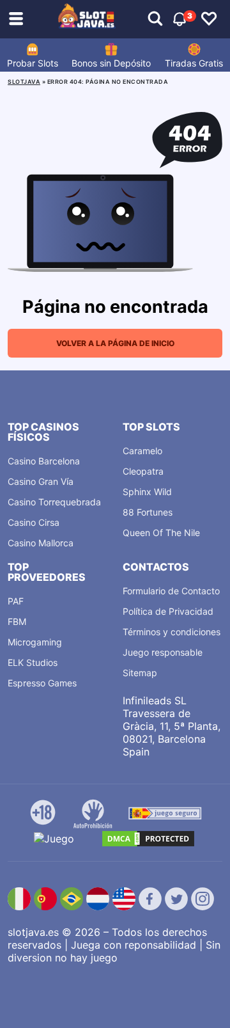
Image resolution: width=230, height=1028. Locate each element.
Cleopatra (143, 471)
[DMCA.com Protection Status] (148, 838)
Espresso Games (42, 682)
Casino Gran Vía (40, 481)
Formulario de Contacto (171, 590)
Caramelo (142, 450)
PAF (16, 601)
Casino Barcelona (44, 460)
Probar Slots (32, 63)
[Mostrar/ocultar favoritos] (209, 19)
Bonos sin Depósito (111, 63)
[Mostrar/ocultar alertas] (155, 19)
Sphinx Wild (147, 491)
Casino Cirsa (33, 522)
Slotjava (24, 81)
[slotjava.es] (86, 19)
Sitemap (140, 672)
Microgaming (35, 642)
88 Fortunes (147, 512)
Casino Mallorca (40, 542)
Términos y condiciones (171, 631)
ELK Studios (32, 662)
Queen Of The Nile (161, 532)
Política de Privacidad (168, 611)
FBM (17, 621)
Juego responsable (163, 652)
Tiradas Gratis (194, 63)
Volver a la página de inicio (115, 343)
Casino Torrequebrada (54, 501)
